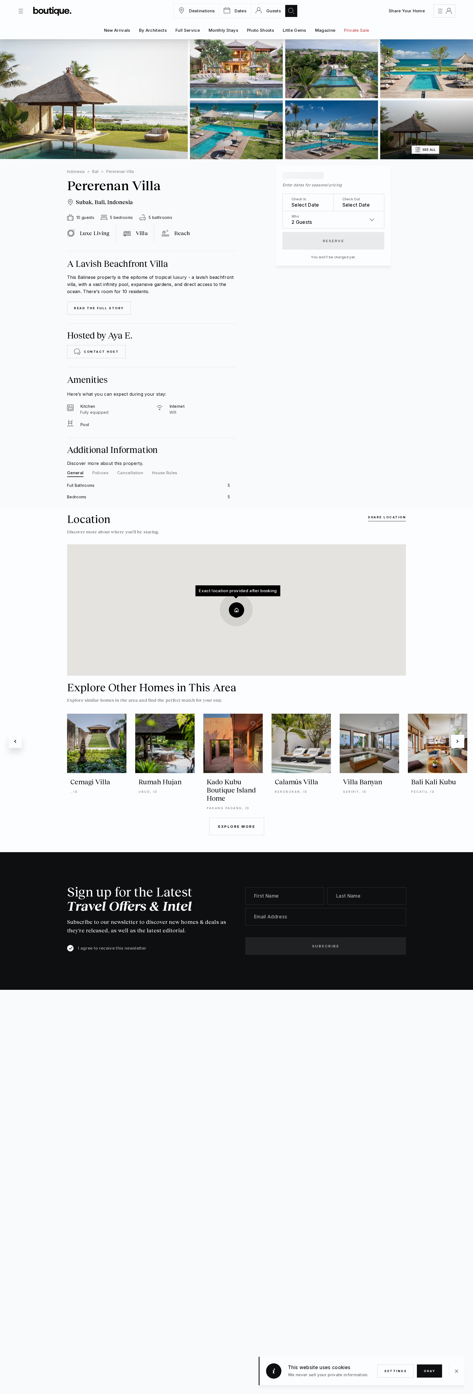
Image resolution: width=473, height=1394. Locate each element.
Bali (95, 171)
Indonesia (76, 171)
